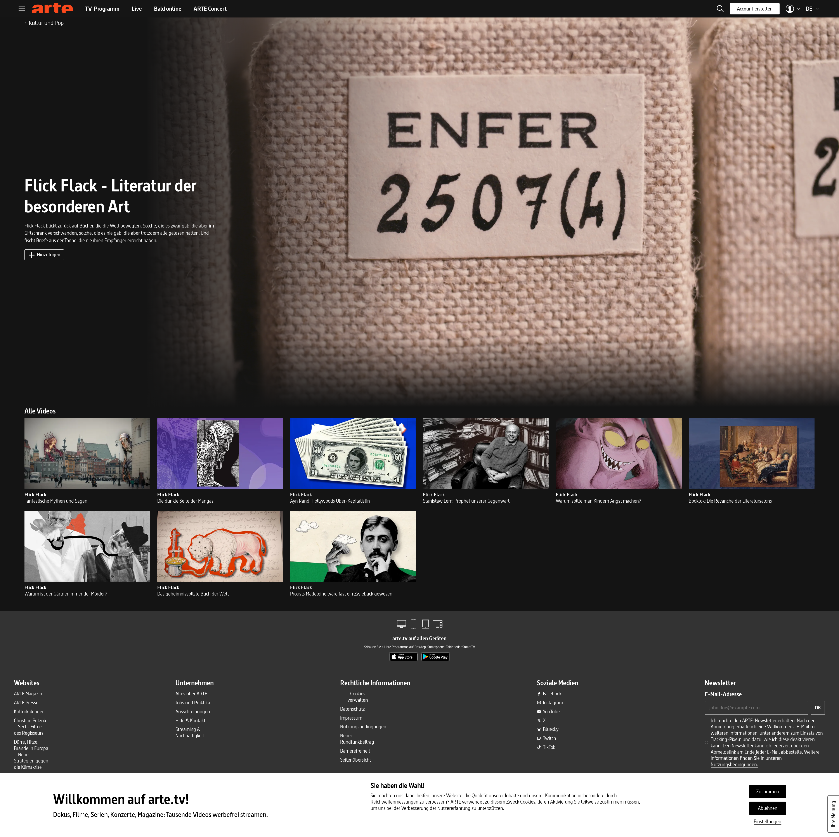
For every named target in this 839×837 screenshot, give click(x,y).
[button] (720, 8)
